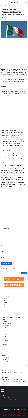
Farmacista (4, 321)
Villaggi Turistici (5, 359)
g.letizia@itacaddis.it (14, 181)
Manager (4, 329)
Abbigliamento (5, 294)
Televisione (4, 353)
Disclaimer (4, 401)
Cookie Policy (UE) (6, 397)
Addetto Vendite (5, 298)
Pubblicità (4, 404)
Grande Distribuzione (6, 323)
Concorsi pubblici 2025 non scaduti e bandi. (11, 317)
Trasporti (4, 355)
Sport (3, 346)
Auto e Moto (4, 302)
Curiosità (4, 319)
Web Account (5, 361)
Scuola (3, 342)
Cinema (3, 313)
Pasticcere (4, 336)
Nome (2, 245)
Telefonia (4, 351)
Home (3, 5)
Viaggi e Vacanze (5, 357)
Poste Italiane (5, 340)
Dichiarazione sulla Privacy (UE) (9, 399)
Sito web (3, 257)
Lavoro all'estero (8, 5)
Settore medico (5, 344)
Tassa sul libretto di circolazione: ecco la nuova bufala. (14, 379)
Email (2, 251)
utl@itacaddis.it (4, 181)
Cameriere (4, 308)
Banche (3, 304)
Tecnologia (4, 348)
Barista (3, 306)
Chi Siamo (4, 393)
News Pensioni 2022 (6, 334)
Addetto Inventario (6, 296)
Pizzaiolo (4, 338)
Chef (3, 310)
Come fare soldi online (7, 315)
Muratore (4, 332)
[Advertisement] (14, 54)
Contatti (3, 395)
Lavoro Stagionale (6, 327)
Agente (3, 300)
